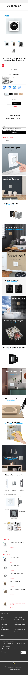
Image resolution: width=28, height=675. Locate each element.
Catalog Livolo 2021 (18, 631)
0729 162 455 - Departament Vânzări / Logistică (15, 643)
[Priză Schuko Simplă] (5, 583)
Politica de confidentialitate (15, 128)
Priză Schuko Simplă (15, 581)
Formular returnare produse (19, 624)
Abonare (5, 551)
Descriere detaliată (8, 137)
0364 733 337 (8, 646)
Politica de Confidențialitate (19, 619)
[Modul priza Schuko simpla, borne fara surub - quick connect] (5, 575)
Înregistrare (3, 622)
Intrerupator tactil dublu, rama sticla (17, 542)
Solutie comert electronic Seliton (14, 673)
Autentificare (3, 619)
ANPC (2, 635)
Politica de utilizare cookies (19, 629)
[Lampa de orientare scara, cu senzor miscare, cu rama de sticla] (5, 606)
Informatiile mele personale (14, 669)
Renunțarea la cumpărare (19, 622)
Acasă (2, 617)
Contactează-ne (4, 624)
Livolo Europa (17, 627)
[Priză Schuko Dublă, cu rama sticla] (5, 591)
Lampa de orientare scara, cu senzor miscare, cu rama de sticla (17, 603)
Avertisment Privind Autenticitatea (5, 632)
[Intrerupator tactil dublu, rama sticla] (5, 544)
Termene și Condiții (18, 617)
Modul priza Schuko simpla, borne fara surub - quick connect (17, 574)
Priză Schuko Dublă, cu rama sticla (17, 590)
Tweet (21, 55)
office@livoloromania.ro (10, 641)
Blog (2, 627)
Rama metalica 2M (14, 557)
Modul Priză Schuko (15, 565)
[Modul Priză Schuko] (5, 567)
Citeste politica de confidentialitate (14, 667)
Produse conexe (7, 140)
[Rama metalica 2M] (5, 559)
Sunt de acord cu (12, 128)
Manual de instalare (4, 629)
